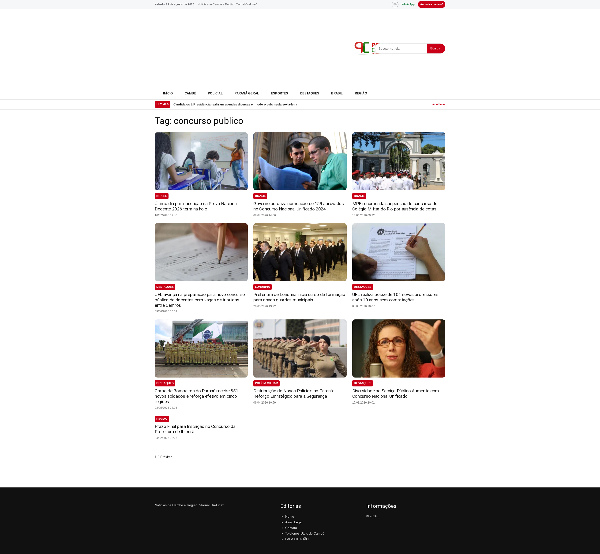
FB (395, 4)
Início (168, 93)
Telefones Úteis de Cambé (304, 533)
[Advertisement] (252, 48)
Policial (215, 93)
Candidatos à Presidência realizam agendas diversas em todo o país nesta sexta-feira (235, 104)
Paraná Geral (247, 93)
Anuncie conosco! (431, 4)
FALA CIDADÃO (297, 539)
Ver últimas (438, 104)
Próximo (166, 457)
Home (289, 516)
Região (361, 93)
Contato (291, 528)
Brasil (337, 93)
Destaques (309, 93)
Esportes (279, 93)
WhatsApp (408, 4)
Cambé (190, 93)
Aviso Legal (293, 522)
